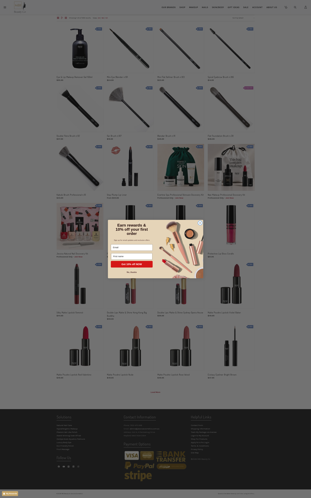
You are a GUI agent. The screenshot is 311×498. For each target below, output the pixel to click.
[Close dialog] (200, 223)
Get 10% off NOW (131, 264)
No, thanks (132, 272)
